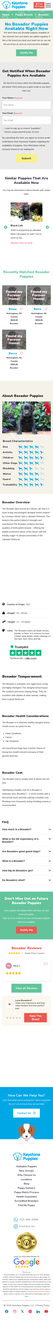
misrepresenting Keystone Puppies (39, 1291)
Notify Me (26, 53)
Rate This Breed (35, 1017)
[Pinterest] (30, 1311)
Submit (26, 158)
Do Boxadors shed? (13, 880)
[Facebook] (6, 1311)
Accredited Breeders (26, 1201)
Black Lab (17, 225)
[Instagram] (14, 1311)
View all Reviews (26, 988)
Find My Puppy (26, 1205)
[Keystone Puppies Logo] (26, 1156)
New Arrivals (26, 1170)
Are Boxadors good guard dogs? (21, 851)
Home (6, 14)
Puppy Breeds (24, 14)
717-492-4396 (28, 1219)
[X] (22, 1311)
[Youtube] (46, 1311)
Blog (26, 1183)
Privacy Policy (42, 1305)
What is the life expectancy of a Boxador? (20, 840)
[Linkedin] (38, 1311)
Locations (26, 1179)
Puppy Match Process (26, 1192)
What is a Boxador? (13, 861)
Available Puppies (26, 1166)
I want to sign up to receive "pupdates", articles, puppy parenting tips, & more (22, 130)
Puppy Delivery (26, 1188)
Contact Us (24, 1113)
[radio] (7, 1018)
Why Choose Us (26, 1175)
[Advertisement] (26, 571)
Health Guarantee (26, 1196)
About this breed (22, 243)
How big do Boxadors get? (17, 870)
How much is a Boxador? (16, 829)
